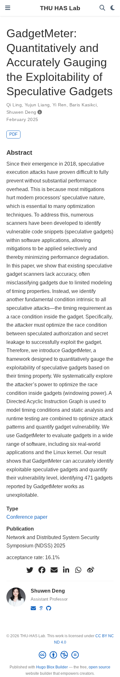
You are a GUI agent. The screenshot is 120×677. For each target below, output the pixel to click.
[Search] (102, 8)
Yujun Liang (37, 104)
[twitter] (30, 570)
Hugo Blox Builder (52, 667)
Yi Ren (59, 104)
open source (99, 667)
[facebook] (42, 570)
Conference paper (26, 517)
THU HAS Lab (60, 7)
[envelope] (54, 570)
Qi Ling (14, 104)
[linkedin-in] (66, 570)
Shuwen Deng (21, 112)
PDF (13, 134)
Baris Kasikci (83, 104)
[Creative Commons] (60, 655)
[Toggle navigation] (7, 8)
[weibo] (90, 570)
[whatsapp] (78, 570)
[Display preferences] (112, 8)
